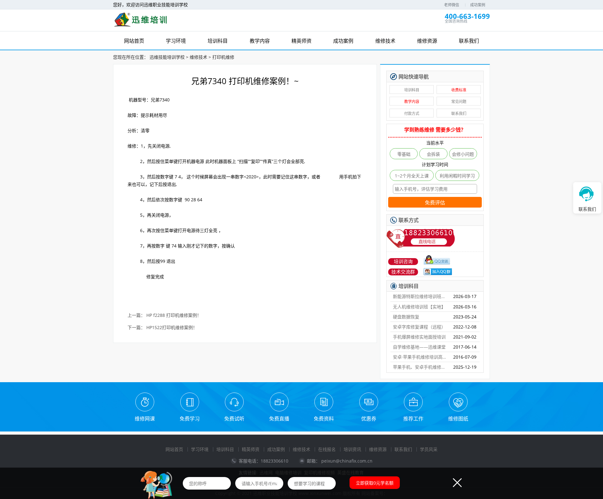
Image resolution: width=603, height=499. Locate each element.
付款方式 (411, 113)
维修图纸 (458, 418)
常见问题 (458, 101)
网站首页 (174, 449)
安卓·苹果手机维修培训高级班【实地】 (420, 357)
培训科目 (411, 90)
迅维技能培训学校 (167, 57)
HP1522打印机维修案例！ (171, 327)
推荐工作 (413, 418)
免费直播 (279, 418)
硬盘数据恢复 (406, 317)
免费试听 (234, 418)
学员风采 (428, 449)
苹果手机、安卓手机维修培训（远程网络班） (420, 367)
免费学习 (190, 418)
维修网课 (145, 418)
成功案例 (477, 5)
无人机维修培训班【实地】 (419, 307)
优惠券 (368, 418)
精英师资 (250, 449)
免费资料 (324, 418)
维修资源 (378, 449)
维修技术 (198, 57)
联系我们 (458, 113)
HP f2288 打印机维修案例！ (173, 315)
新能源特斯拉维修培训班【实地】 (420, 296)
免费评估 (435, 202)
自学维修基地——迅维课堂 (419, 347)
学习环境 (200, 449)
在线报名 (327, 449)
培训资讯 (352, 449)
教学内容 (411, 101)
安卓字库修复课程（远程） (419, 327)
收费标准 (458, 90)
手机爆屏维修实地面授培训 (419, 337)
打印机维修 (223, 57)
